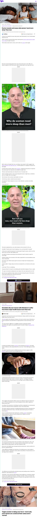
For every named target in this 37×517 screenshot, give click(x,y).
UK (2, 321)
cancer (15, 472)
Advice (8, 277)
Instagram (18, 168)
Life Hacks (5, 277)
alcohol (25, 412)
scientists (16, 345)
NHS (4, 319)
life (6, 410)
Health (10, 277)
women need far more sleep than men (9, 165)
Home (3, 24)
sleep (5, 40)
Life (5, 24)
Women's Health (14, 277)
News (6, 304)
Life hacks (8, 24)
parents (23, 42)
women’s (3, 351)
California (27, 345)
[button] (34, 34)
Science (5, 481)
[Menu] (36, 1)
